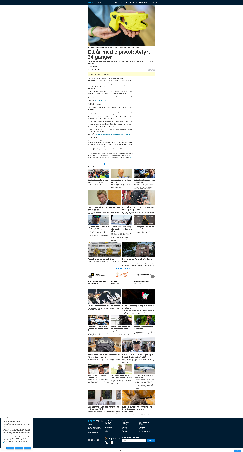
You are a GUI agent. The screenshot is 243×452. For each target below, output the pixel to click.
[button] (90, 276)
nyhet (90, 163)
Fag (122, 2)
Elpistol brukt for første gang (103, 101)
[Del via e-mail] (154, 69)
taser (106, 163)
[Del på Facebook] (149, 69)
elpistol (112, 163)
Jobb (126, 2)
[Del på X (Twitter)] (151, 69)
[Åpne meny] (154, 3)
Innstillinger (237, 450)
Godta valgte (19, 448)
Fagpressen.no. (6, 442)
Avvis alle (27, 448)
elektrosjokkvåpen (98, 163)
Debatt (116, 2)
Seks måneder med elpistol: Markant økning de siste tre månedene (113, 134)
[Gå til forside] (100, 2)
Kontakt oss (133, 2)
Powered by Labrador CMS (121, 450)
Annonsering (143, 2)
